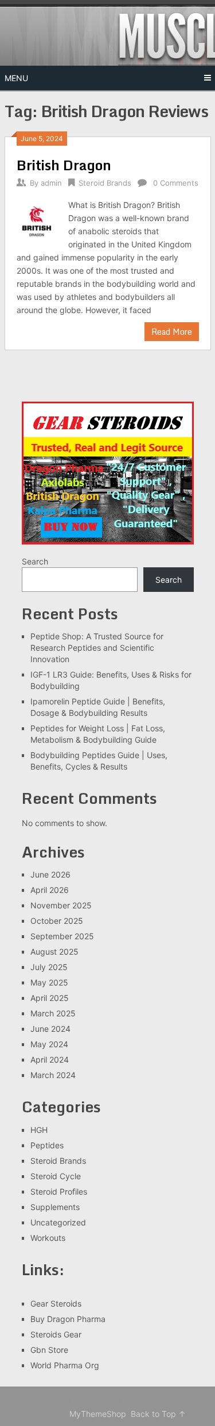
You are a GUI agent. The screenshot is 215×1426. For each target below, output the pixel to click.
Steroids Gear (55, 1334)
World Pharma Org (64, 1365)
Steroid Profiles (58, 1191)
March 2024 (53, 1075)
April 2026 (49, 890)
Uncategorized (58, 1222)
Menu (16, 78)
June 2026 (50, 874)
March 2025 (53, 1013)
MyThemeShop (97, 1414)
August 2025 (54, 951)
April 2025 (49, 998)
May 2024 (49, 1044)
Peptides (47, 1145)
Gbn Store (49, 1350)
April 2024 (49, 1059)
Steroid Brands (105, 182)
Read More (171, 331)
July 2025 (49, 967)
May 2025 (49, 982)
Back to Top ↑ (158, 1414)
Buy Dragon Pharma (67, 1319)
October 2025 (56, 921)
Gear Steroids (55, 1303)
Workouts (47, 1238)
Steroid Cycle (55, 1176)
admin (51, 182)
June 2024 (50, 1029)
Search (35, 561)
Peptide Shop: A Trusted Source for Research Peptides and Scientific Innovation (96, 647)
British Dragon (64, 165)
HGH (39, 1130)
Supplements (55, 1207)
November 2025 (61, 905)
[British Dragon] (37, 220)
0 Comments (175, 182)
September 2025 (62, 936)
